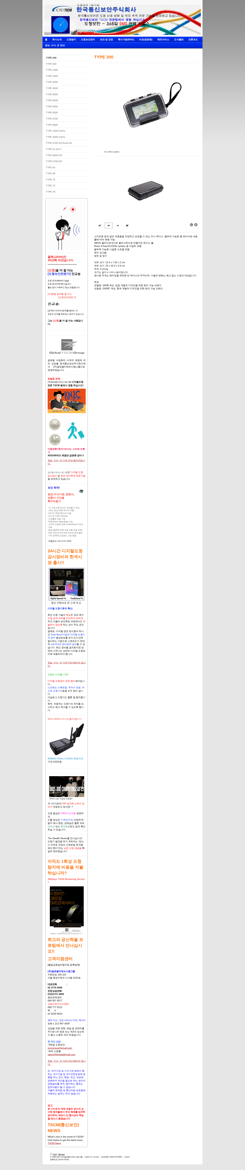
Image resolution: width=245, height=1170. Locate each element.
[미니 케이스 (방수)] (146, 107)
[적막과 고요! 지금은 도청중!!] (66, 786)
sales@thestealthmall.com (61, 1054)
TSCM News (54, 1143)
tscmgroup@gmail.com (60, 1048)
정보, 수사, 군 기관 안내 (60, 460)
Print (55, 1154)
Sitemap (61, 1154)
